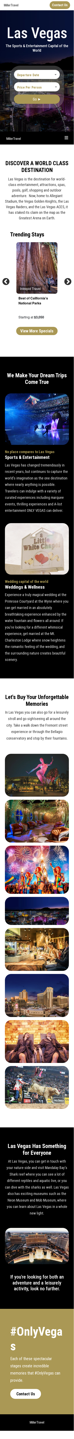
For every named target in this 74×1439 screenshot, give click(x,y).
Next (66, 280)
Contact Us (25, 1393)
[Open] (55, 74)
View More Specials (37, 330)
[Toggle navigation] (66, 137)
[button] (37, 87)
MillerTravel (13, 139)
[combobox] (34, 75)
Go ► (37, 99)
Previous (4, 280)
